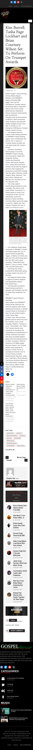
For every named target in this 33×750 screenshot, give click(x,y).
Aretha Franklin (10, 433)
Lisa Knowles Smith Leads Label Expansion (20, 573)
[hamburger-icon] (30, 21)
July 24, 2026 (17, 512)
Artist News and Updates (16, 492)
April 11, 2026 (17, 547)
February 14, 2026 (18, 567)
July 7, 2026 (17, 529)
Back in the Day (16, 495)
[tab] (17, 492)
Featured (10, 690)
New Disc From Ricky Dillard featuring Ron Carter (18, 584)
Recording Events (13, 696)
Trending (10, 684)
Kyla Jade (9, 438)
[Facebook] (11, 2)
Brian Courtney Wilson (12, 435)
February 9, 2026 (18, 589)
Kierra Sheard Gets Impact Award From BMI (20, 508)
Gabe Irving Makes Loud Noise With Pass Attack (19, 543)
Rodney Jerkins (10, 440)
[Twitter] (15, 2)
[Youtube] (18, 2)
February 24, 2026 (18, 557)
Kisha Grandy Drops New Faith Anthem (19, 525)
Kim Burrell (22, 435)
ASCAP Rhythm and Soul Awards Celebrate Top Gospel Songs (18, 718)
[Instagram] (21, 2)
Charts (16, 497)
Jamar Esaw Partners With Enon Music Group (20, 563)
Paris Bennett (17, 438)
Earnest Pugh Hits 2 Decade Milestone (19, 553)
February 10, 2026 (18, 577)
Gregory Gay (10, 90)
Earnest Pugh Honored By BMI (19, 534)
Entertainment (16, 500)
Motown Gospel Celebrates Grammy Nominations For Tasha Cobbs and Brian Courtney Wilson (10, 390)
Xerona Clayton (20, 445)
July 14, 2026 (17, 519)
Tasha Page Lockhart (11, 443)
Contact (16, 6)
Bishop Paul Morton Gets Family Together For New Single (19, 596)
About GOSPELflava (26, 6)
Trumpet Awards (10, 445)
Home (10, 6)
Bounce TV (19, 433)
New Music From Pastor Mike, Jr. (19, 516)
